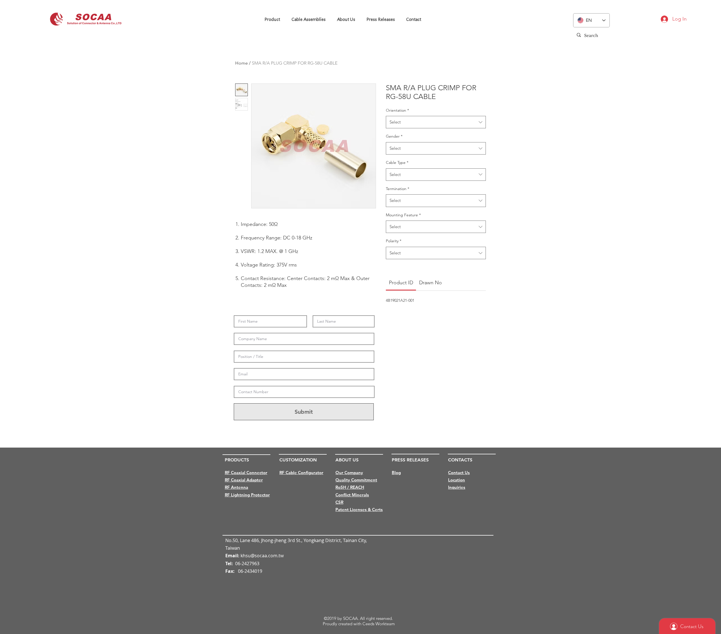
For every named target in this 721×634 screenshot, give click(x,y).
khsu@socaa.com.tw (262, 555)
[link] (401, 282)
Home (241, 63)
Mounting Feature (403, 214)
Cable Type (397, 162)
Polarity (393, 240)
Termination (397, 188)
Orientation (397, 110)
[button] (272, 19)
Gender (394, 136)
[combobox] (436, 122)
